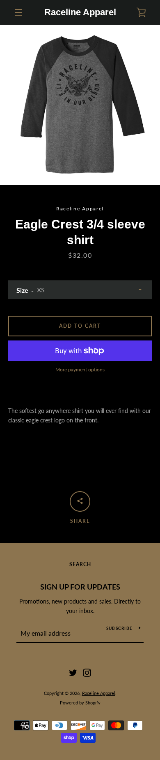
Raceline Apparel (80, 12)
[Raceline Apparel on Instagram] (87, 672)
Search (80, 564)
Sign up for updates (80, 586)
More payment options (80, 369)
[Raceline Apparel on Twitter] (73, 672)
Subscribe (119, 628)
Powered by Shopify (80, 702)
